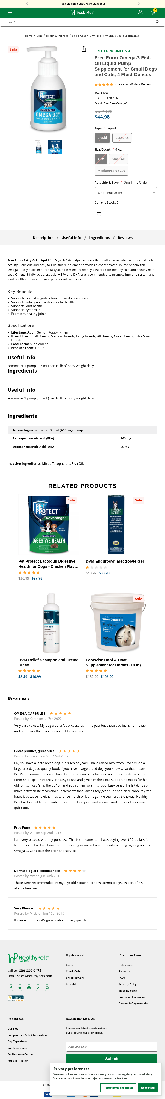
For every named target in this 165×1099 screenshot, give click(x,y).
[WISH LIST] (99, 214)
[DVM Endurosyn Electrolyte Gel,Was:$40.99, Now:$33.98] (116, 524)
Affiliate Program (18, 1061)
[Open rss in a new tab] (38, 987)
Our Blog (13, 1028)
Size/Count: (108, 149)
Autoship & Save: (121, 182)
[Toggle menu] (10, 12)
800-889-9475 (30, 970)
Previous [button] (27, 3)
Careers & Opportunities (134, 1003)
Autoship (71, 984)
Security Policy (127, 984)
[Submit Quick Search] (157, 22)
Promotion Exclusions (132, 997)
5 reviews (121, 84)
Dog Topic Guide (18, 1041)
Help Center (126, 965)
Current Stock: (106, 202)
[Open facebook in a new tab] (11, 987)
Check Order (73, 971)
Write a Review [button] (140, 84)
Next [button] (138, 3)
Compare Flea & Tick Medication (27, 1035)
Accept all (148, 1088)
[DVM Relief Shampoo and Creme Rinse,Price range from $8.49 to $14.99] (48, 623)
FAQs (122, 978)
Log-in (70, 965)
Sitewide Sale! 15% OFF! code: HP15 (82, 4)
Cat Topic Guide (17, 1048)
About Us (124, 971)
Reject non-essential (118, 1088)
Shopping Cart (75, 978)
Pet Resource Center (20, 1054)
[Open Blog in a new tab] (47, 987)
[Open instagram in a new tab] (29, 987)
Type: (105, 128)
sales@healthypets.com (34, 976)
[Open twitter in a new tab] (20, 987)
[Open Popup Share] (84, 49)
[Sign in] (140, 12)
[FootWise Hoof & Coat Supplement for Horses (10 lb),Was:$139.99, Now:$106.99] (116, 623)
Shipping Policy (128, 990)
